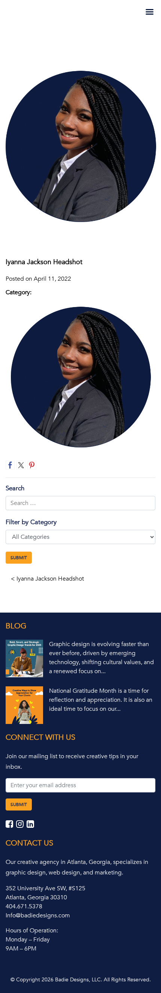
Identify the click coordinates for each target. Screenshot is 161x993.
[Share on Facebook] (10, 465)
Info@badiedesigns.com (38, 915)
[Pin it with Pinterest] (31, 465)
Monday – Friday (28, 939)
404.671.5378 (24, 906)
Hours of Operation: (32, 930)
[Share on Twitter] (20, 465)
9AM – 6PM (21, 948)
